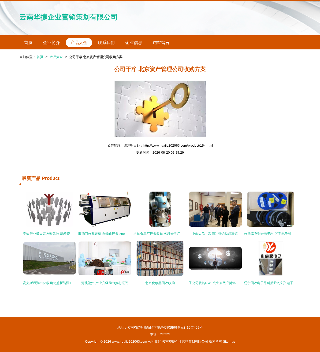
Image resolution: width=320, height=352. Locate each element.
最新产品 (31, 178)
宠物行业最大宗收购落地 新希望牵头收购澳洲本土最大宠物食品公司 (72, 234)
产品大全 (79, 42)
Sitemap (229, 341)
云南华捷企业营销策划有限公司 (68, 17)
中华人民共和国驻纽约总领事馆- (215, 234)
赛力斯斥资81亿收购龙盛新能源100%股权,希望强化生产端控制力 (70, 283)
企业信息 (133, 42)
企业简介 (51, 42)
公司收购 (154, 341)
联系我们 (106, 42)
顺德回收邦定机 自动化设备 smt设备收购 (108, 234)
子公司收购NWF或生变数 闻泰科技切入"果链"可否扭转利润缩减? (236, 283)
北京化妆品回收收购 (160, 283)
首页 (28, 42)
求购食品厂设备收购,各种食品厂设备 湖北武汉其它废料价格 (177, 234)
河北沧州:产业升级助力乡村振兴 (104, 283)
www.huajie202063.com (129, 341)
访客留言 (161, 42)
